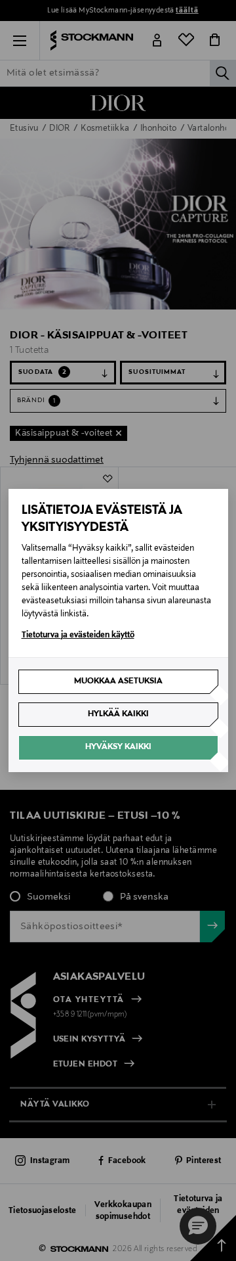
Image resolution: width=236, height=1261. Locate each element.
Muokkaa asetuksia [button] (118, 681)
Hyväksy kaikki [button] (118, 747)
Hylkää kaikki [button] (118, 714)
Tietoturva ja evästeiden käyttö (78, 635)
